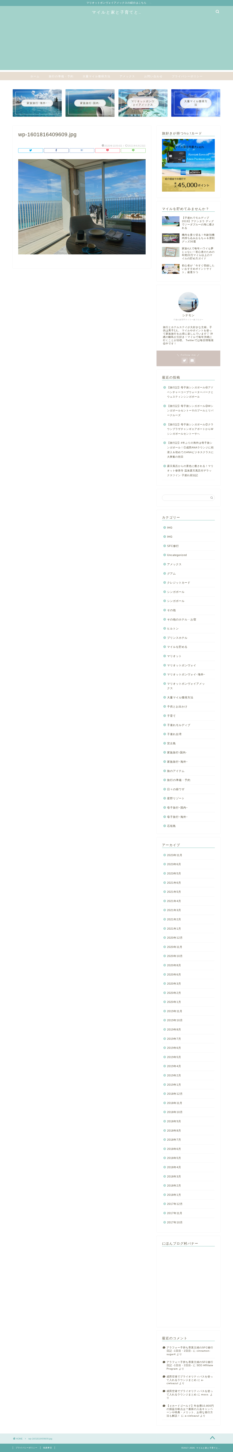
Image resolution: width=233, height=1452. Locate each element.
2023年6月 (174, 864)
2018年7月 (174, 1139)
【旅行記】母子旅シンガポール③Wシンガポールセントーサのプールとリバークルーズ (190, 411)
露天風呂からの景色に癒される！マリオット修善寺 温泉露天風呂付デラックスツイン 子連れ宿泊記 (190, 471)
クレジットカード (178, 582)
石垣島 (171, 825)
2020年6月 (174, 974)
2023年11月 (174, 855)
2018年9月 (174, 1121)
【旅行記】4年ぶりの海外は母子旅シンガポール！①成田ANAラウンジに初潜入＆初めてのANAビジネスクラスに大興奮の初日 (190, 449)
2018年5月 (174, 1157)
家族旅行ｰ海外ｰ (177, 761)
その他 (171, 610)
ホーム (35, 76)
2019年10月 (175, 1020)
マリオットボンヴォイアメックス (186, 686)
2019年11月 (174, 1011)
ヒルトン (173, 628)
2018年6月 (174, 1148)
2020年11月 (174, 946)
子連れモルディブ (178, 725)
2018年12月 (175, 1093)
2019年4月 (174, 1066)
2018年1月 (174, 1194)
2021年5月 (174, 891)
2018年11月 (174, 1103)
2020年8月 (174, 965)
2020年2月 (174, 992)
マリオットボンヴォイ (181, 665)
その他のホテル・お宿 (181, 619)
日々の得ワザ (176, 789)
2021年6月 (174, 882)
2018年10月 (175, 1112)
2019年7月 (174, 1038)
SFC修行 (173, 545)
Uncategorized (177, 555)
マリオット (174, 656)
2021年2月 (174, 919)
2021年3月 (174, 910)
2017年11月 (174, 1213)
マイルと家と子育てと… (116, 12)
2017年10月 (175, 1222)
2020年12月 (175, 937)
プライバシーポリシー (187, 76)
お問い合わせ (153, 76)
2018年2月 (174, 1185)
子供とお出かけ (177, 706)
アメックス (127, 76)
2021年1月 (174, 928)
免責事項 (47, 1448)
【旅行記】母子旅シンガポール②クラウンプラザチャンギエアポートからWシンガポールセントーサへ (190, 429)
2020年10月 (175, 956)
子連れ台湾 (174, 734)
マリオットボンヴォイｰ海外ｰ (186, 674)
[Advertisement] (116, 44)
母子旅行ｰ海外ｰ (177, 816)
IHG (170, 527)
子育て (171, 715)
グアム (171, 573)
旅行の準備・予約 (61, 76)
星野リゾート (176, 798)
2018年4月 (174, 1167)
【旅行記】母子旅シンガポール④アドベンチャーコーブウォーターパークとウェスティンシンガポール (190, 392)
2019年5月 (174, 1057)
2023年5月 (174, 873)
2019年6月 (174, 1047)
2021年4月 (174, 901)
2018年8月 (174, 1130)
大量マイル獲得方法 (96, 76)
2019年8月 (174, 1029)
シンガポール (176, 591)
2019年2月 (174, 1075)
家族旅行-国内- (177, 752)
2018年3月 (174, 1176)
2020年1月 (174, 1001)
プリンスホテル (177, 637)
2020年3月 (174, 983)
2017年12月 (175, 1203)
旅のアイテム (176, 770)
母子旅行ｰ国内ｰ (177, 807)
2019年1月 (174, 1084)
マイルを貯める (177, 646)
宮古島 (171, 743)
